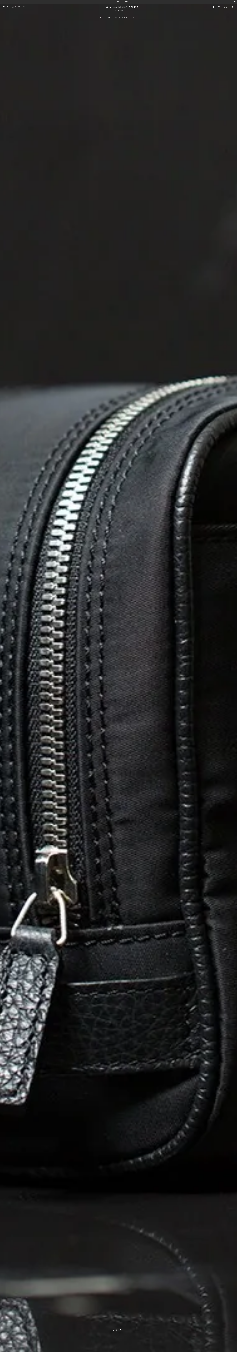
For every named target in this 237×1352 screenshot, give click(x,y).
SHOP (116, 17)
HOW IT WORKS (104, 17)
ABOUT (125, 17)
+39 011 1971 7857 (18, 7)
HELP (135, 17)
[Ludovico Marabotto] (119, 8)
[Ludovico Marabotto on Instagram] (4, 7)
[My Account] (225, 7)
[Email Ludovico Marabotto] (8, 7)
